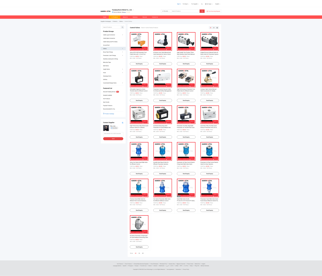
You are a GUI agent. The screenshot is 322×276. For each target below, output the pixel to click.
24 (135, 253)
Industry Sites (172, 263)
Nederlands (161, 265)
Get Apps (209, 4)
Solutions (135, 17)
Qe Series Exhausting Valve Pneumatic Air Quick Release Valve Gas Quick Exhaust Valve (162, 127)
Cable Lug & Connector (109, 35)
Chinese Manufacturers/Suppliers (141, 263)
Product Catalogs (109, 114)
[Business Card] (122, 122)
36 (139, 253)
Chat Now (115, 128)
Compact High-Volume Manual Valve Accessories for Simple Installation (208, 90)
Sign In (179, 4)
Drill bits (105, 79)
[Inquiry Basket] (202, 4)
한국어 (171, 265)
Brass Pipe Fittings (108, 52)
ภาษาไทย (186, 265)
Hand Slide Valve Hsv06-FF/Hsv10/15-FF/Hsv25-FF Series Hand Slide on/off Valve (186, 200)
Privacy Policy (186, 269)
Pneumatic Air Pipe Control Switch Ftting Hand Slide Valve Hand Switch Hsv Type (186, 164)
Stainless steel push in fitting (110, 59)
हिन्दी (181, 265)
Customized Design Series (109, 83)
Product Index (190, 263)
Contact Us (155, 17)
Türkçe (191, 265)
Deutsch (155, 265)
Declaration (178, 269)
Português (130, 265)
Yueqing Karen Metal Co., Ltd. (122, 10)
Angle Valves (106, 69)
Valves (105, 48)
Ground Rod (106, 45)
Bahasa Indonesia (205, 265)
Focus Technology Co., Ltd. (150, 269)
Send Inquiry (139, 63)
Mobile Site (197, 263)
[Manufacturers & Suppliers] (111, 3)
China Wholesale (154, 263)
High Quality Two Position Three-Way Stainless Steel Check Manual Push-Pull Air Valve (186, 54)
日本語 (176, 265)
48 (142, 253)
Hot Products (120, 263)
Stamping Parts (107, 76)
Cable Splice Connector (109, 38)
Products (115, 17)
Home (104, 17)
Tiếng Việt (196, 265)
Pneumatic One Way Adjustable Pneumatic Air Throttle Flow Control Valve (186, 127)
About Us (125, 17)
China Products (128, 263)
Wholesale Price (163, 263)
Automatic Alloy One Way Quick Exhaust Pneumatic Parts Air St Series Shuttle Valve (208, 127)
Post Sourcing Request (214, 11)
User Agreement (170, 269)
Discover (145, 17)
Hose (104, 72)
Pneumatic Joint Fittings (109, 55)
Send (113, 138)
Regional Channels (181, 263)
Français (137, 265)
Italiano (150, 265)
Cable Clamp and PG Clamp (110, 41)
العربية (167, 265)
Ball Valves (106, 66)
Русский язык (143, 265)
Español (124, 265)
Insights (203, 263)
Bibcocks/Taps (107, 62)
